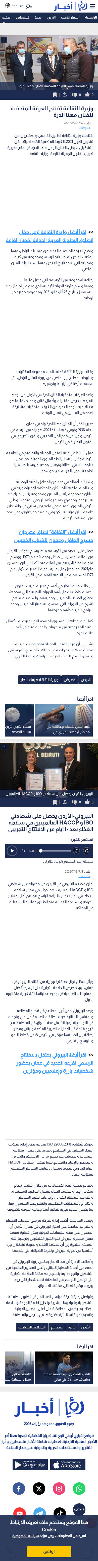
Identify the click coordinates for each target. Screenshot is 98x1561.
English (17, 6)
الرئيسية (91, 17)
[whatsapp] (79, 1488)
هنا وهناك (84, 128)
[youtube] (19, 1513)
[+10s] (87, 851)
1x (23, 851)
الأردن (51, 17)
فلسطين (22, 17)
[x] (39, 1488)
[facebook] (19, 1488)
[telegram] (39, 1513)
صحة (38, 17)
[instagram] (59, 1488)
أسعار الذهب (70, 17)
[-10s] (76, 851)
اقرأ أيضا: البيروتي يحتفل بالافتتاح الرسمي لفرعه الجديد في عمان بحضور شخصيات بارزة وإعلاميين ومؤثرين (54, 1063)
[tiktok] (60, 1513)
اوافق (49, 1551)
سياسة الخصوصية (25, 1536)
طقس (5, 17)
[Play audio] (12, 851)
